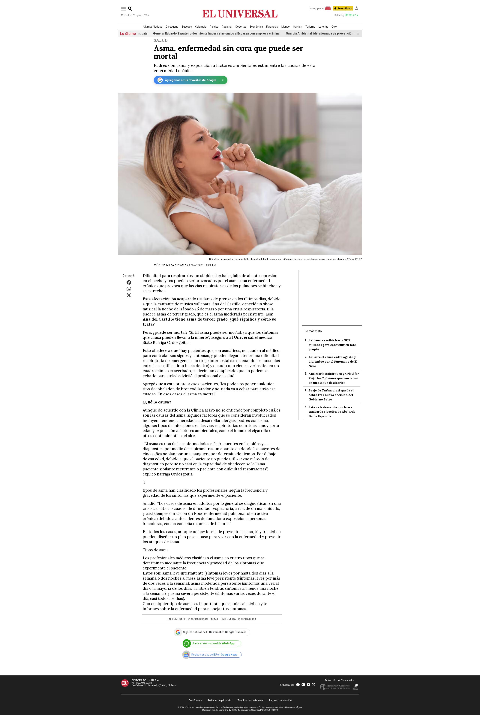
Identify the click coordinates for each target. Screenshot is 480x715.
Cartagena (172, 26)
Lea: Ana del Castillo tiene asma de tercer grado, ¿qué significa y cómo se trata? (209, 319)
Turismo (310, 26)
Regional (227, 26)
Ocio (334, 26)
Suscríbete (345, 8)
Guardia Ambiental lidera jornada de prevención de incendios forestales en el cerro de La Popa (323, 33)
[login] (356, 8)
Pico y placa (317, 8)
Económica (256, 26)
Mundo (285, 26)
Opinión (297, 26)
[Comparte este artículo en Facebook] (129, 282)
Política (214, 26)
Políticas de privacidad (220, 700)
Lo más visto (313, 331)
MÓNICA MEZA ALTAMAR (171, 265)
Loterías (323, 26)
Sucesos (187, 26)
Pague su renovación (280, 700)
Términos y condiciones (250, 700)
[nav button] (123, 8)
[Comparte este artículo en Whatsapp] (129, 289)
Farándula (272, 26)
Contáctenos (195, 700)
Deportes (241, 26)
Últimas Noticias (152, 26)
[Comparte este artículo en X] (129, 295)
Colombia (200, 26)
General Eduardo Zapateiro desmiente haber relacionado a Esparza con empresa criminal (186, 33)
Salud (161, 40)
